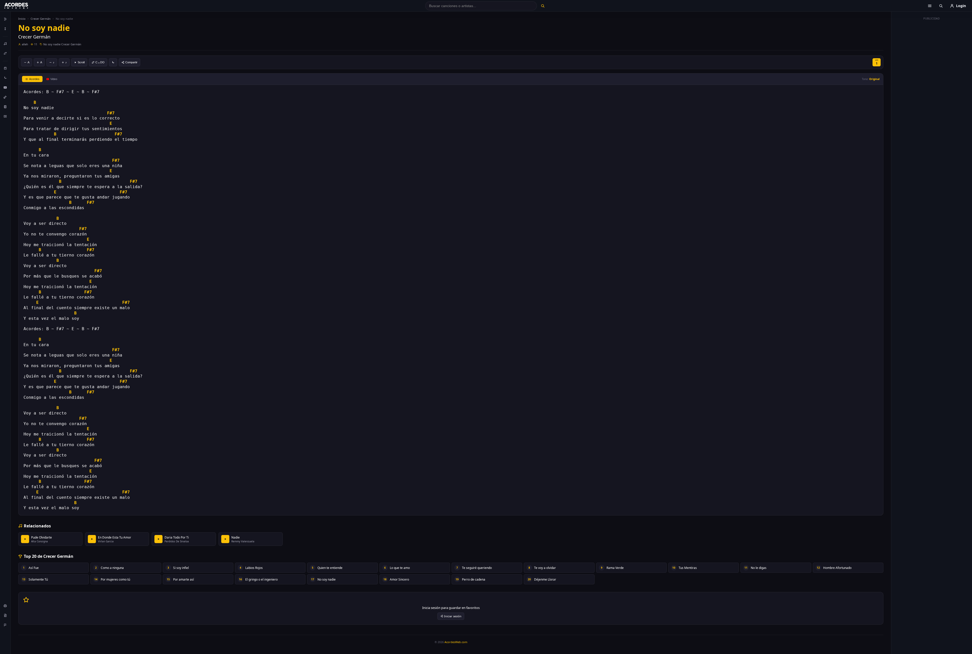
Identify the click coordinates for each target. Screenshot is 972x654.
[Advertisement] (932, 98)
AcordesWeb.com (455, 642)
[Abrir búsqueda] (941, 6)
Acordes (34, 79)
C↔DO (100, 62)
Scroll (81, 62)
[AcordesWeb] (23, 6)
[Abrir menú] (930, 6)
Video (53, 79)
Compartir (131, 62)
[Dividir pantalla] (5, 116)
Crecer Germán (41, 19)
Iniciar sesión (452, 616)
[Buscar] (542, 5)
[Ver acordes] (5, 106)
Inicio (22, 19)
